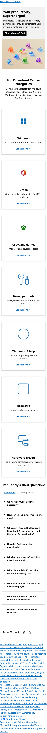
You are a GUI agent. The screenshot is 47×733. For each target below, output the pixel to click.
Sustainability (28, 712)
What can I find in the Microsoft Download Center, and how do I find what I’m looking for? (23, 531)
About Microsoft (16, 706)
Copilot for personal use (26, 650)
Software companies (23, 703)
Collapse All (27, 492)
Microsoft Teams (8, 691)
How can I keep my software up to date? (25, 516)
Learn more (22, 148)
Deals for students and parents (15, 678)
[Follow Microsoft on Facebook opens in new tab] (24, 632)
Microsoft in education (21, 666)
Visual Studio (40, 703)
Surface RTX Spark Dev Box (18, 647)
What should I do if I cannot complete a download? (21, 598)
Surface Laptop (19, 644)
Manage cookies (26, 725)
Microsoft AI (6, 684)
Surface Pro (6, 644)
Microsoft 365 (7, 688)
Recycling (34, 728)
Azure (12, 694)
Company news (32, 706)
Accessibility (15, 712)
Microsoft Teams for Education (25, 669)
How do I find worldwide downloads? (20, 546)
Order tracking (24, 660)
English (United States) (11, 715)
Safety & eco (22, 728)
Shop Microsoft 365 (15, 33)
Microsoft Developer (26, 694)
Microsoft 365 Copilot (27, 691)
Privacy (14, 725)
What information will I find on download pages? (23, 585)
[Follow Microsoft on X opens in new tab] (30, 632)
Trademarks (10, 728)
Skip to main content (10, 1)
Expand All (9, 492)
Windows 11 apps (28, 653)
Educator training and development (24, 675)
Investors (25, 709)
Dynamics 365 (38, 684)
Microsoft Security (22, 684)
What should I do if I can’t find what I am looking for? (23, 572)
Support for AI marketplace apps (22, 697)
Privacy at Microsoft (10, 709)
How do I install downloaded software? (22, 611)
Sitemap (29, 722)
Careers (4, 706)
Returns (12, 660)
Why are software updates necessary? (20, 503)
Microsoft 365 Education (12, 672)
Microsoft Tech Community (13, 700)
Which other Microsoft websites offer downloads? (23, 559)
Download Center (15, 656)
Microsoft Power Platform (27, 688)
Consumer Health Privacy (12, 722)
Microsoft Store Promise (25, 663)
